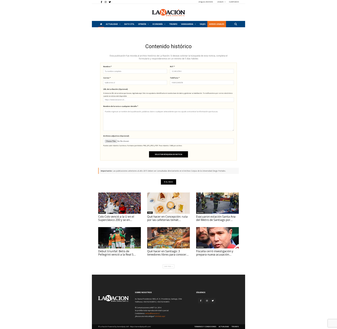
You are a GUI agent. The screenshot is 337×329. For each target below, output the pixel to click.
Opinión (142, 24)
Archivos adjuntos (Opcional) (116, 136)
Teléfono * (175, 78)
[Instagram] (104, 2)
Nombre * (107, 66)
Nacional (200, 213)
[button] (235, 24)
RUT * (172, 66)
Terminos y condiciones (205, 326)
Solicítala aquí (160, 316)
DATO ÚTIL (129, 24)
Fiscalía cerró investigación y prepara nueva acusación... (214, 252)
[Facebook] (100, 2)
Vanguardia (187, 24)
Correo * (107, 78)
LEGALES (220, 2)
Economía (158, 24)
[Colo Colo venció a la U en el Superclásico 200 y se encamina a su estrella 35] (119, 203)
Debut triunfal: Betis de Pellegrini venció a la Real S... (117, 252)
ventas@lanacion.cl (152, 313)
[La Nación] (168, 12)
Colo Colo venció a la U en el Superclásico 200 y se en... (116, 218)
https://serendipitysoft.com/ (140, 326)
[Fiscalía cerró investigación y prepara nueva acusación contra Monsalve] (217, 237)
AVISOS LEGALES (216, 24)
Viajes (150, 213)
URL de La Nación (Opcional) (115, 89)
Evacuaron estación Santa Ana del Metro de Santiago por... (216, 218)
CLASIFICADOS (234, 2)
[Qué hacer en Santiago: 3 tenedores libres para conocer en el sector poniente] (168, 237)
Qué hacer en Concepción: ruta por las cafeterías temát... (167, 218)
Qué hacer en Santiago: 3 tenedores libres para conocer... (168, 252)
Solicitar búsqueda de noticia (168, 154)
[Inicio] (101, 24)
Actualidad (112, 24)
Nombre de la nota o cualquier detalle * (120, 106)
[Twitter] (109, 2)
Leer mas (167, 266)
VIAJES (202, 24)
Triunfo (173, 24)
